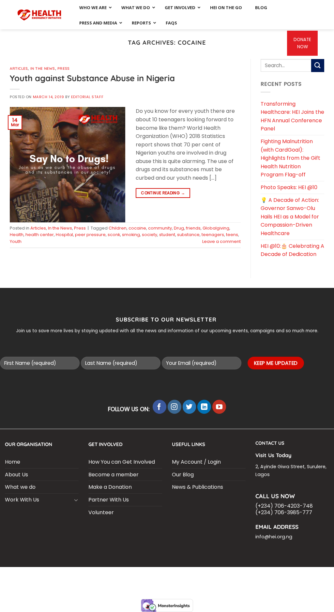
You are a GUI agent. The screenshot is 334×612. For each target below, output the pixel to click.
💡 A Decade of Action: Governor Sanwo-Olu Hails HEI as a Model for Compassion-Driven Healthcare (290, 216)
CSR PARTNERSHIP (53, 575)
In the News (42, 68)
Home (12, 462)
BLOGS (22, 575)
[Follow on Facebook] (159, 406)
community (160, 228)
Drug (179, 228)
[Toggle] (76, 500)
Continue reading (163, 193)
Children (118, 228)
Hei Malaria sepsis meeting (106, 575)
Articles (19, 68)
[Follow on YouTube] (219, 406)
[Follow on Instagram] (174, 406)
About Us (16, 474)
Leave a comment (221, 241)
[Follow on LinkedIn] (204, 406)
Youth (16, 241)
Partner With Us (108, 499)
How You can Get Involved (121, 462)
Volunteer (101, 512)
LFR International (161, 575)
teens (232, 234)
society (149, 234)
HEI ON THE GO (163, 580)
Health (16, 234)
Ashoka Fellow (265, 575)
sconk (114, 234)
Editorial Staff (87, 96)
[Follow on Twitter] (189, 406)
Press (63, 68)
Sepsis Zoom (230, 575)
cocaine (137, 228)
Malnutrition (301, 575)
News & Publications (197, 487)
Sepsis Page (199, 575)
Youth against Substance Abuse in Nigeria (92, 78)
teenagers (213, 234)
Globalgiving (216, 228)
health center (39, 234)
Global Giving (232, 580)
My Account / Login (196, 462)
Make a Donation (110, 487)
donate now (302, 43)
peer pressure (90, 234)
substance (188, 234)
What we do (20, 487)
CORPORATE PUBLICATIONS (115, 580)
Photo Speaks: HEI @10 (289, 187)
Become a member (113, 474)
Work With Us (22, 499)
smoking (131, 234)
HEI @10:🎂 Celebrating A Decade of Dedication (292, 250)
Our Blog (183, 474)
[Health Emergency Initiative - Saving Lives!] (39, 15)
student (167, 234)
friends (193, 228)
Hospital (64, 234)
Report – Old (197, 580)
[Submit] (317, 65)
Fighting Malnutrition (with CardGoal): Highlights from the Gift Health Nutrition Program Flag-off (290, 158)
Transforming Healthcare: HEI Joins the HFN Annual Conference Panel (292, 116)
